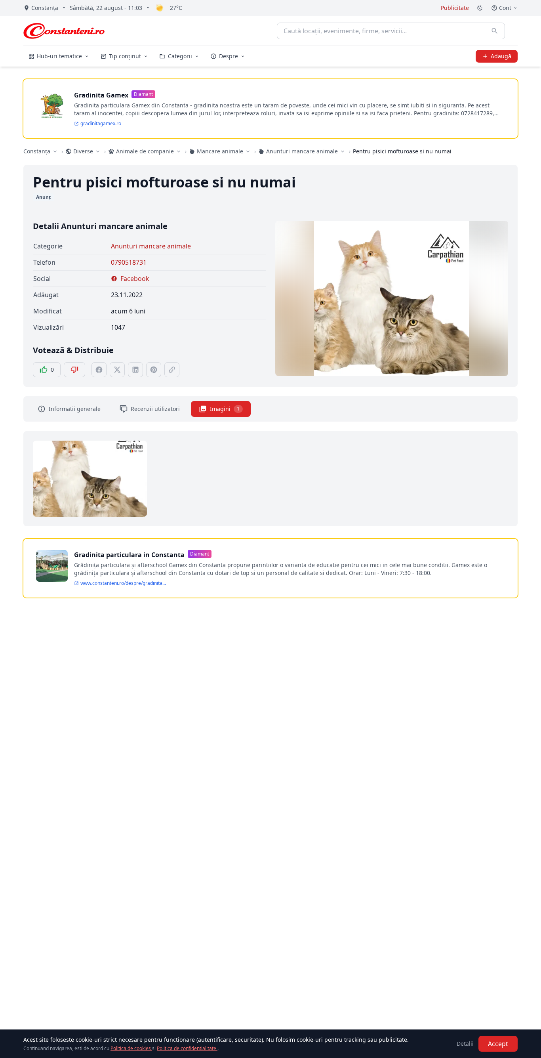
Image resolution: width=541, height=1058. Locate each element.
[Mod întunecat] (480, 8)
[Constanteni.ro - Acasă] (64, 31)
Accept (498, 1043)
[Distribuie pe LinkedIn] (135, 369)
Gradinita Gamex (101, 95)
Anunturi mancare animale (151, 246)
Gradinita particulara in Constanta (129, 554)
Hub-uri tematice (59, 56)
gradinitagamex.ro (100, 123)
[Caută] (495, 31)
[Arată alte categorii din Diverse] (98, 151)
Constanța (36, 151)
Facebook (134, 278)
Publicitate (455, 7)
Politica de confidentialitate (187, 1048)
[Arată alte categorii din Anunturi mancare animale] (343, 151)
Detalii (465, 1043)
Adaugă (501, 56)
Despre (228, 56)
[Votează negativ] (74, 369)
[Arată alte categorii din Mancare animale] (248, 151)
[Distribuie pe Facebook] (99, 369)
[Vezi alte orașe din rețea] (55, 151)
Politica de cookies (131, 1048)
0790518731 (129, 262)
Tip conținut (125, 56)
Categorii (180, 56)
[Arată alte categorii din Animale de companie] (179, 151)
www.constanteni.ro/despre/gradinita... (123, 583)
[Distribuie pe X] (117, 369)
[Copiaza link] (171, 369)
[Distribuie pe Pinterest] (153, 369)
